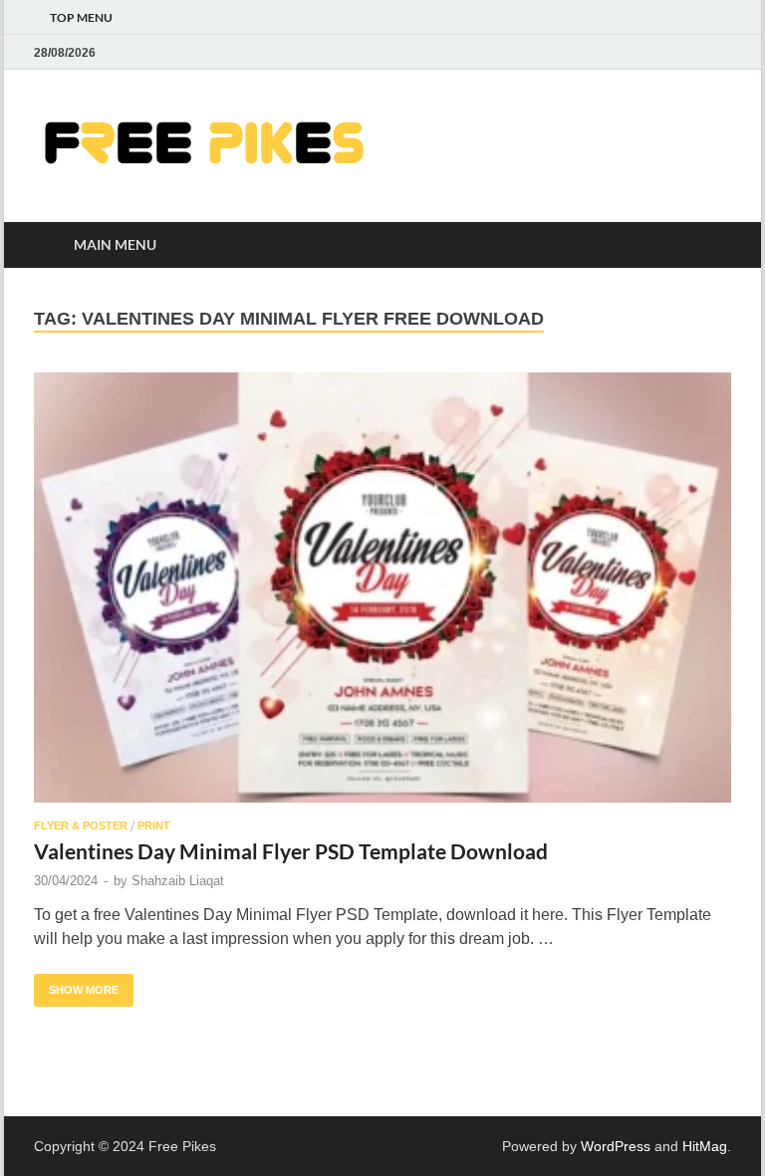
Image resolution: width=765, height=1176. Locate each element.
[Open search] (711, 245)
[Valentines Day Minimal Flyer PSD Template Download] (382, 587)
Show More (76, 985)
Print (153, 825)
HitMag (704, 1146)
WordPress (615, 1146)
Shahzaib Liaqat (177, 880)
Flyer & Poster (81, 825)
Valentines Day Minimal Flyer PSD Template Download (291, 850)
